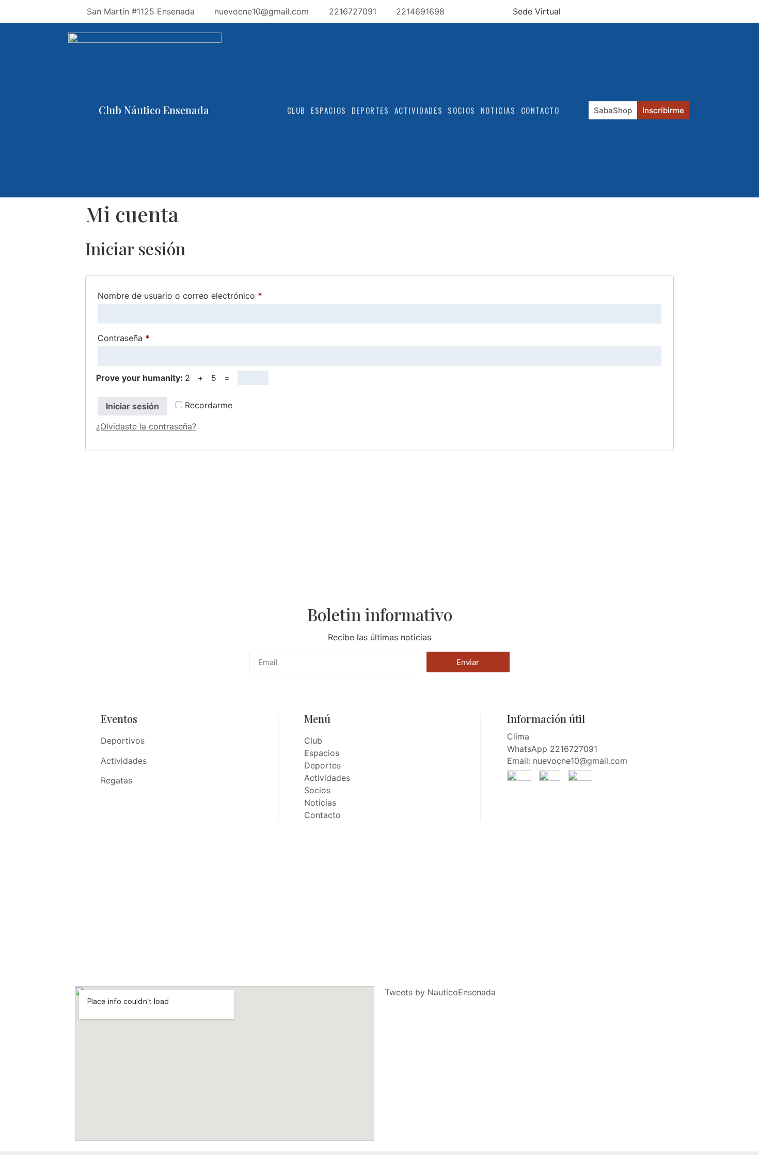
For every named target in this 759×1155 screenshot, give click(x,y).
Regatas (116, 780)
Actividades (418, 110)
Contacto (540, 110)
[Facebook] (628, 11)
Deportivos (123, 740)
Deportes (370, 110)
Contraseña (143, 336)
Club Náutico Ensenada (154, 110)
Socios (462, 110)
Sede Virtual (537, 11)
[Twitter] (684, 11)
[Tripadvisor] (665, 11)
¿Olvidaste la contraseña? (146, 426)
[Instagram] (647, 11)
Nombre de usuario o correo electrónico (200, 294)
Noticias (498, 110)
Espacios (328, 110)
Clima (518, 736)
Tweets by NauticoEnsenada (440, 992)
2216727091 (573, 749)
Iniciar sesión (132, 406)
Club (296, 110)
